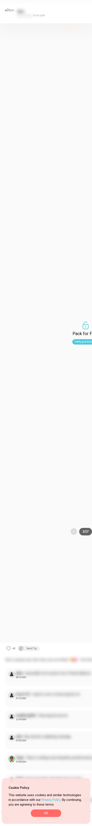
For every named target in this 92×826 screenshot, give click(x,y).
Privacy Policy (51, 800)
